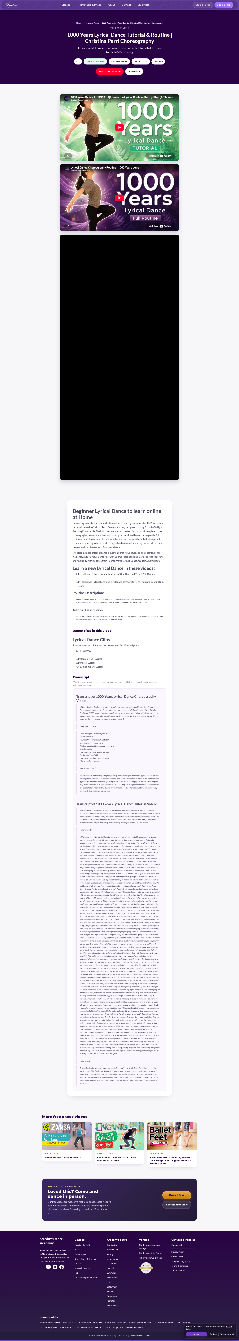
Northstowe (112, 1249)
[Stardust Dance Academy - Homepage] (11, 5)
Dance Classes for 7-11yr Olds (109, 1327)
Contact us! (176, 1245)
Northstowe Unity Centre (150, 1253)
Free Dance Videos (91, 23)
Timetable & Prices (90, 5)
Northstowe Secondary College (149, 1247)
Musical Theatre (82, 1268)
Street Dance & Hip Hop (86, 1259)
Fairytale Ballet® (82, 1245)
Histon (110, 1291)
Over (109, 1282)
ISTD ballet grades (48, 1327)
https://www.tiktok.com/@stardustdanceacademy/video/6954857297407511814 (121, 654)
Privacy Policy (177, 1252)
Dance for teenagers (164, 1322)
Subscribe (134, 71)
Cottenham (112, 1287)
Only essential (227, 1334)
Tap (76, 1273)
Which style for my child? (140, 1322)
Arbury (110, 1254)
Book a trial (177, 1195)
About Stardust (178, 1270)
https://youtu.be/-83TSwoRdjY (94, 578)
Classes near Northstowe (90, 1322)
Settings (213, 1334)
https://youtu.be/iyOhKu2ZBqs (103, 585)
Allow (196, 1334)
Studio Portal (203, 5)
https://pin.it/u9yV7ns (108, 662)
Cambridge (112, 1245)
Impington (112, 1296)
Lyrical (78, 1263)
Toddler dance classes (50, 1322)
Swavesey (111, 1273)
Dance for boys (184, 1322)
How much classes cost (115, 1322)
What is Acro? (66, 1327)
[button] (67, 5)
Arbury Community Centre (151, 1258)
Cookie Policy (177, 1256)
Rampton (111, 1301)
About (111, 5)
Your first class (69, 1322)
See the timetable (177, 1204)
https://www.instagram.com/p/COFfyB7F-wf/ (127, 658)
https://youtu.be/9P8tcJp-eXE (120, 666)
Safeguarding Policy (180, 1261)
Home (78, 23)
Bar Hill (110, 1268)
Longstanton (113, 1259)
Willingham (112, 1277)
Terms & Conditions (180, 1266)
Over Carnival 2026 (84, 1327)
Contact (126, 5)
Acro (77, 1249)
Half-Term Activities (135, 1327)
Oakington (112, 1263)
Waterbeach (112, 1305)
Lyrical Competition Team (86, 1277)
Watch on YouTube (110, 71)
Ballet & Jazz (80, 1254)
